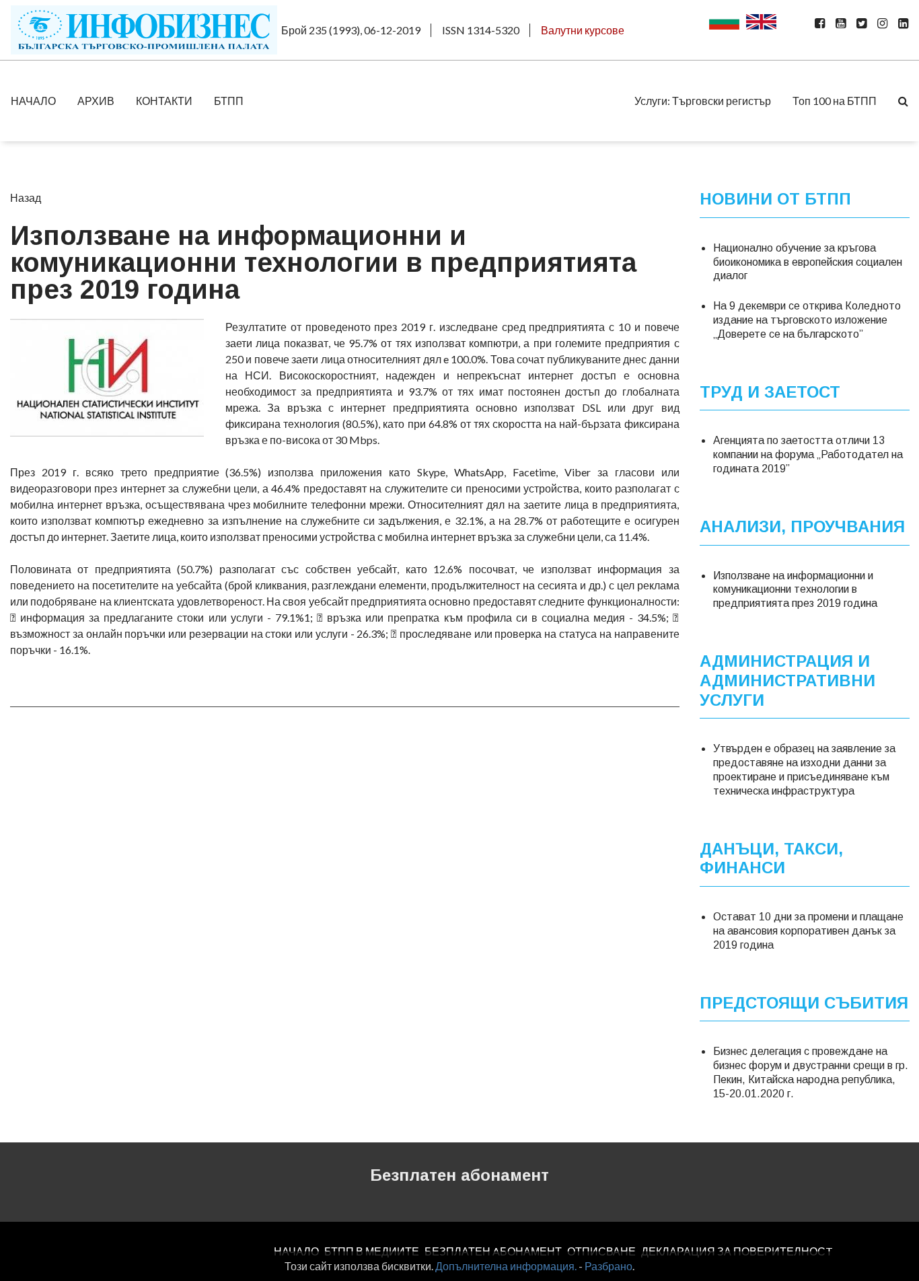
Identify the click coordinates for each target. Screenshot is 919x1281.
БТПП (229, 100)
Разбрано (608, 1265)
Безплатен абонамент (459, 1175)
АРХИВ (95, 100)
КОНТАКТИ (164, 100)
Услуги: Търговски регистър (702, 100)
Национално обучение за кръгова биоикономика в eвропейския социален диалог (807, 262)
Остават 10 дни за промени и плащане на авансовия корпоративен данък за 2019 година (808, 931)
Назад (25, 197)
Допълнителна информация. (506, 1265)
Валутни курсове (582, 30)
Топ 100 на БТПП (835, 100)
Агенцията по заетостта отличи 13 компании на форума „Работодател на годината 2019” (808, 454)
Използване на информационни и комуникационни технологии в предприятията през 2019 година (795, 590)
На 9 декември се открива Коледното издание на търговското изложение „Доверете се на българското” (807, 320)
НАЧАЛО (33, 100)
